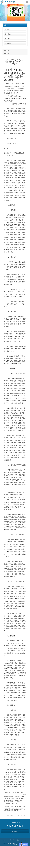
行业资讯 (7, 34)
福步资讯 (7, 39)
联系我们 (15, 831)
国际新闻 (7, 29)
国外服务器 (7, 809)
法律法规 (7, 43)
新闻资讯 (6, 50)
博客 (18, 840)
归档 (5, 25)
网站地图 (24, 840)
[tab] (15, 25)
